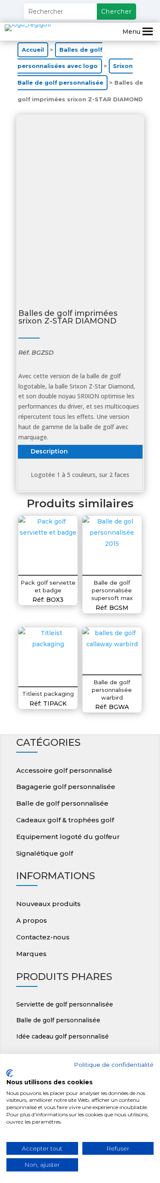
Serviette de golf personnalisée (64, 1004)
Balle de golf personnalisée (62, 803)
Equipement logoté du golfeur (68, 837)
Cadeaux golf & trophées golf (65, 820)
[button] (131, 31)
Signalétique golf (44, 853)
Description (49, 451)
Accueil (33, 50)
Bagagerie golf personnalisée (65, 787)
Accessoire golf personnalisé (64, 770)
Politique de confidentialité (114, 1064)
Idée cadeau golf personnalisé (62, 1036)
